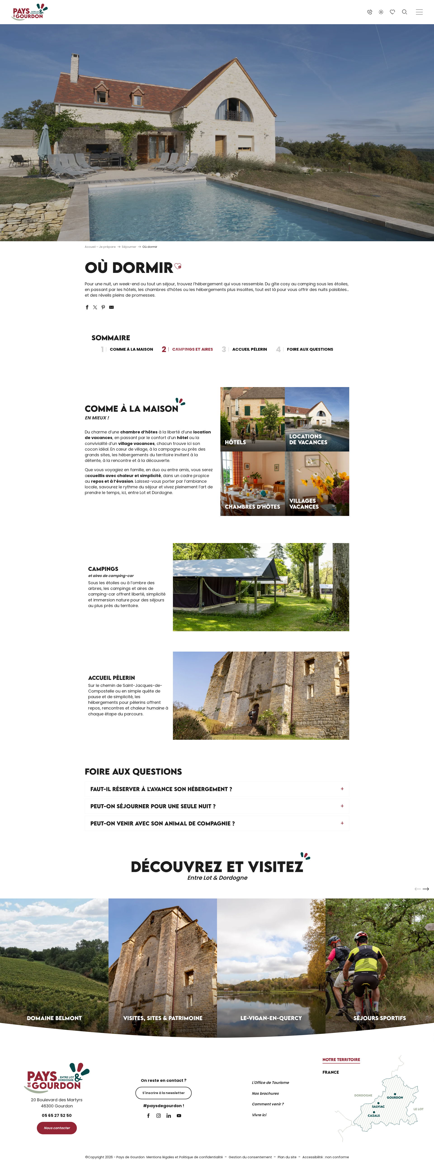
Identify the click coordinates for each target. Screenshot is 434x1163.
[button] (404, 12)
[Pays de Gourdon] (29, 12)
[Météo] (381, 12)
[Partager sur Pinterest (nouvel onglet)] (103, 307)
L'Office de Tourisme (270, 1082)
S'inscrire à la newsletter (163, 1093)
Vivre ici (259, 1115)
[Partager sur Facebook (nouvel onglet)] (87, 307)
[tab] (341, 1059)
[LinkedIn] (168, 1116)
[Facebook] (148, 1116)
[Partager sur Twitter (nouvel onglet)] (95, 307)
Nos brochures (265, 1093)
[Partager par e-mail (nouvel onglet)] (111, 307)
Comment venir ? (268, 1104)
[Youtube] (179, 1116)
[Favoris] (393, 12)
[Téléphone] (369, 12)
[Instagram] (158, 1116)
